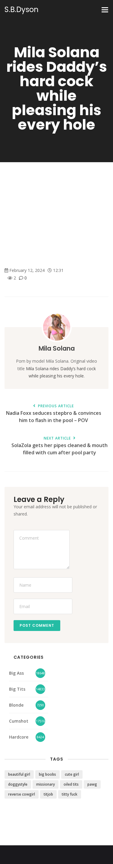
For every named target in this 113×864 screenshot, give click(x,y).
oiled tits (71, 784)
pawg (92, 784)
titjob (48, 794)
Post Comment (37, 625)
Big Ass (16, 673)
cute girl (72, 774)
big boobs (47, 774)
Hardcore (18, 737)
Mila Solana (57, 348)
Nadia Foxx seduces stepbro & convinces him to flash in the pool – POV (53, 414)
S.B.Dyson (22, 9)
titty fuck (69, 794)
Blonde (16, 705)
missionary (45, 784)
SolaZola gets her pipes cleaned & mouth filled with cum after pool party (59, 446)
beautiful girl (19, 774)
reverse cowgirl (21, 794)
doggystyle (17, 784)
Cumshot (18, 721)
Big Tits (17, 689)
